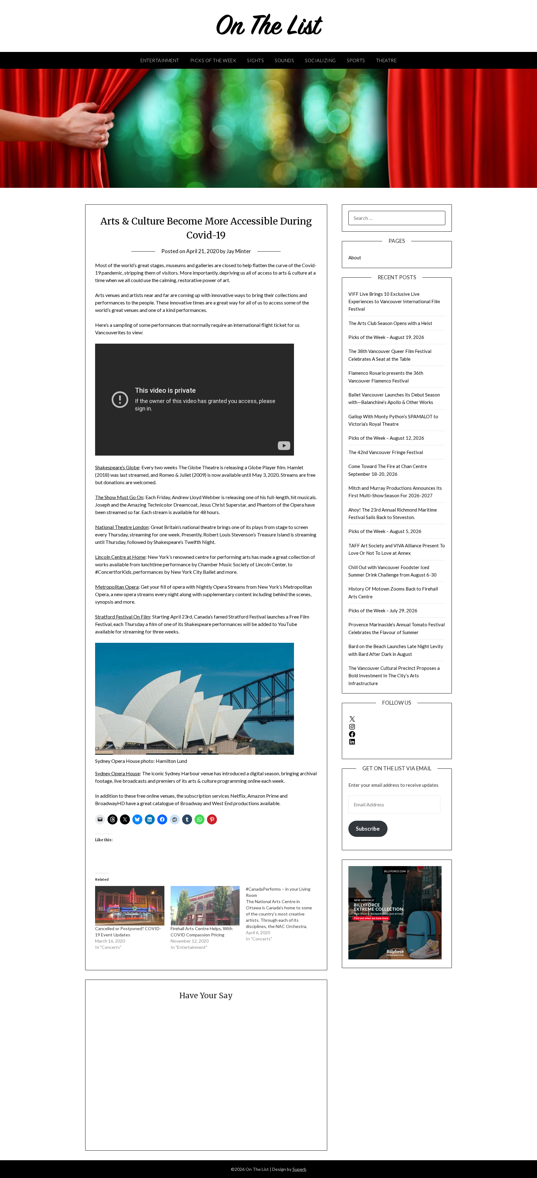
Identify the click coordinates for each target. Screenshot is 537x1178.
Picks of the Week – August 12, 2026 (386, 438)
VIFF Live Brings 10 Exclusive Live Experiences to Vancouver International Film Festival (394, 301)
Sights (255, 60)
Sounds (284, 60)
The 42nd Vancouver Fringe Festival (385, 452)
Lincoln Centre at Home (120, 557)
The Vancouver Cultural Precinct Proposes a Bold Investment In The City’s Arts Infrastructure (394, 675)
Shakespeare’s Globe (117, 467)
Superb (299, 1169)
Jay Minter (239, 251)
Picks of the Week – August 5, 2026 (384, 531)
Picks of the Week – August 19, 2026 (386, 337)
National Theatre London (122, 527)
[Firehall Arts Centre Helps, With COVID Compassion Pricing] (205, 905)
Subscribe (368, 828)
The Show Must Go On (119, 497)
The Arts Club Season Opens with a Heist (390, 323)
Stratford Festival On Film (122, 616)
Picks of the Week (213, 60)
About (354, 257)
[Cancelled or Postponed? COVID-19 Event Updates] (129, 905)
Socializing (320, 60)
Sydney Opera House (117, 773)
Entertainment (159, 60)
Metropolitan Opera (117, 587)
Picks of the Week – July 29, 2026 (382, 610)
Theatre (386, 60)
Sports (356, 60)
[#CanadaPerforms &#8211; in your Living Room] (283, 914)
